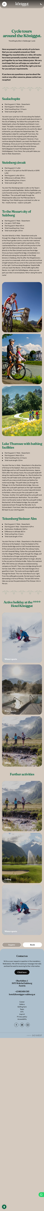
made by (29, 1035)
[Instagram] (22, 1025)
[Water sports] (22, 689)
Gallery (22, 1004)
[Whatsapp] (41, 1194)
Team (22, 1009)
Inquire (11, 945)
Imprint (22, 1014)
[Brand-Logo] (22, 4)
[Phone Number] (41, 4)
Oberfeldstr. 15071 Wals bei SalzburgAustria (22, 983)
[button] (4, 1207)
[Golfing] (22, 858)
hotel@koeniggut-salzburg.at (22, 994)
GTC (22, 1012)
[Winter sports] (22, 638)
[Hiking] (22, 741)
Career (22, 1002)
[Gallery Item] (22, 307)
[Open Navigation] (4, 4)
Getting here (22, 1007)
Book (32, 945)
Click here (22, 972)
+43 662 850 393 (22, 991)
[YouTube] (28, 1025)
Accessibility (22, 1019)
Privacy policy (22, 1017)
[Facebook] (16, 1025)
